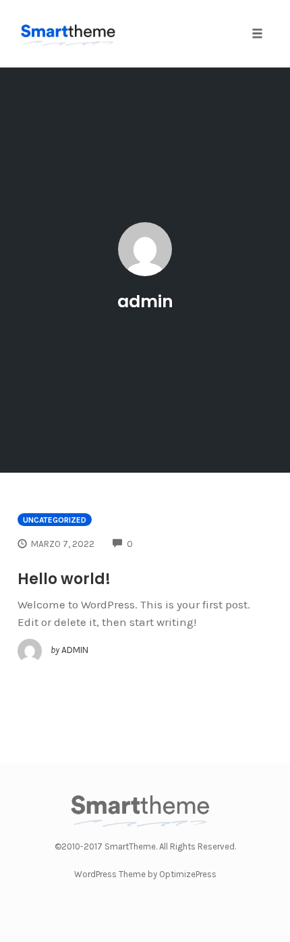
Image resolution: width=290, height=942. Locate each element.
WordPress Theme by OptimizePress (145, 874)
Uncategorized (54, 520)
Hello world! (64, 579)
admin (145, 301)
